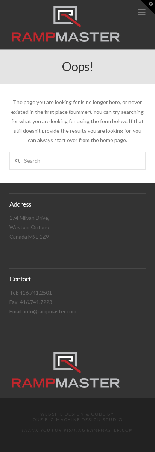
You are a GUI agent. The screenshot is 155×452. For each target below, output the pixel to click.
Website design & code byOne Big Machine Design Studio (77, 416)
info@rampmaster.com (50, 311)
